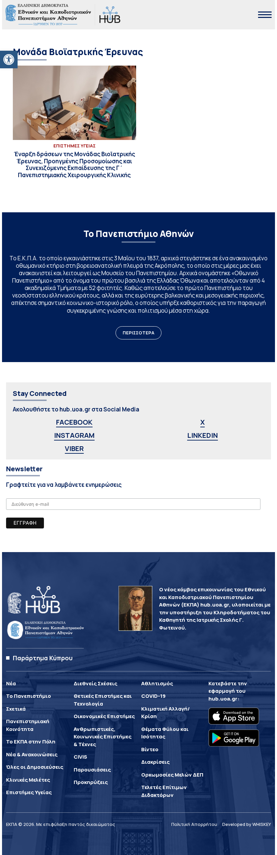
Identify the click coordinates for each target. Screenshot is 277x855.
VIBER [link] (74, 448)
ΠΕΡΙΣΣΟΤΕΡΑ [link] (138, 333)
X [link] (202, 422)
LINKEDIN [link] (202, 435)
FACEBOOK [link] (74, 422)
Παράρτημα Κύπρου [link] (43, 658)
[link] (9, 59)
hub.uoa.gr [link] (222, 698)
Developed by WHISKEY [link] (246, 824)
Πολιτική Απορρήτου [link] (194, 824)
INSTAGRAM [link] (74, 435)
